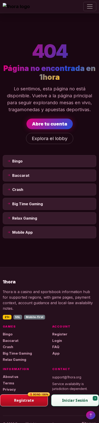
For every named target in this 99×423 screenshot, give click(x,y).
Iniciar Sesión (75, 400)
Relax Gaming (14, 360)
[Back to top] (90, 415)
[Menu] (89, 6)
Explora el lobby (49, 138)
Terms (8, 383)
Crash (8, 347)
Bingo (8, 334)
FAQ (55, 347)
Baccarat (10, 341)
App (56, 353)
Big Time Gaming (17, 353)
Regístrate (31, 398)
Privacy (9, 389)
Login (57, 341)
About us (10, 377)
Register (59, 334)
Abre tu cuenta (49, 124)
